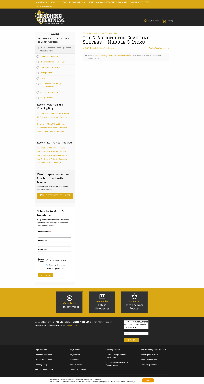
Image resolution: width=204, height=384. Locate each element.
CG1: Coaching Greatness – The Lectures (117, 355)
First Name (42, 240)
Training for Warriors (149, 354)
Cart (170, 20)
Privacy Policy (76, 365)
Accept (148, 380)
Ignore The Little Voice (50, 67)
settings (132, 381)
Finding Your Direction (158, 48)
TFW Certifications (149, 359)
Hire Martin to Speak (43, 359)
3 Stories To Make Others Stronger (51, 124)
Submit (131, 340)
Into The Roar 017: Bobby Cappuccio (52, 159)
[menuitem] (47, 2)
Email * (126, 330)
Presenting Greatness (149, 365)
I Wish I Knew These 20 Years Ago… (51, 131)
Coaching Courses (139, 2)
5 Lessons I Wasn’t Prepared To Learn (52, 127)
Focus (42, 78)
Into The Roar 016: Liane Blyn (49, 162)
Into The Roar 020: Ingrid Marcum (51, 148)
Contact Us (74, 359)
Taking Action (46, 72)
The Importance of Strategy (52, 62)
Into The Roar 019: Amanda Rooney (51, 151)
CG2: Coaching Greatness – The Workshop (100, 33)
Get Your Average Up (49, 92)
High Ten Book (95, 2)
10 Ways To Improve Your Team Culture (53, 113)
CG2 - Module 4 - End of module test (100, 48)
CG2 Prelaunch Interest (58, 260)
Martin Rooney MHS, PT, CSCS (153, 349)
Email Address (44, 231)
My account (75, 354)
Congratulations (47, 97)
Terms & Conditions (78, 370)
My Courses (153, 20)
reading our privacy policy (103, 381)
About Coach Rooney (47, 2)
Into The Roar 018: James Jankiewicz (52, 155)
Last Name (42, 250)
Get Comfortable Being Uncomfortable (50, 85)
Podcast (122, 2)
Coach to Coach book (73, 2)
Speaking (110, 2)
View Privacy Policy (72, 325)
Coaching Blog (44, 6)
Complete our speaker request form (56, 196)
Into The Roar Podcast (44, 370)
